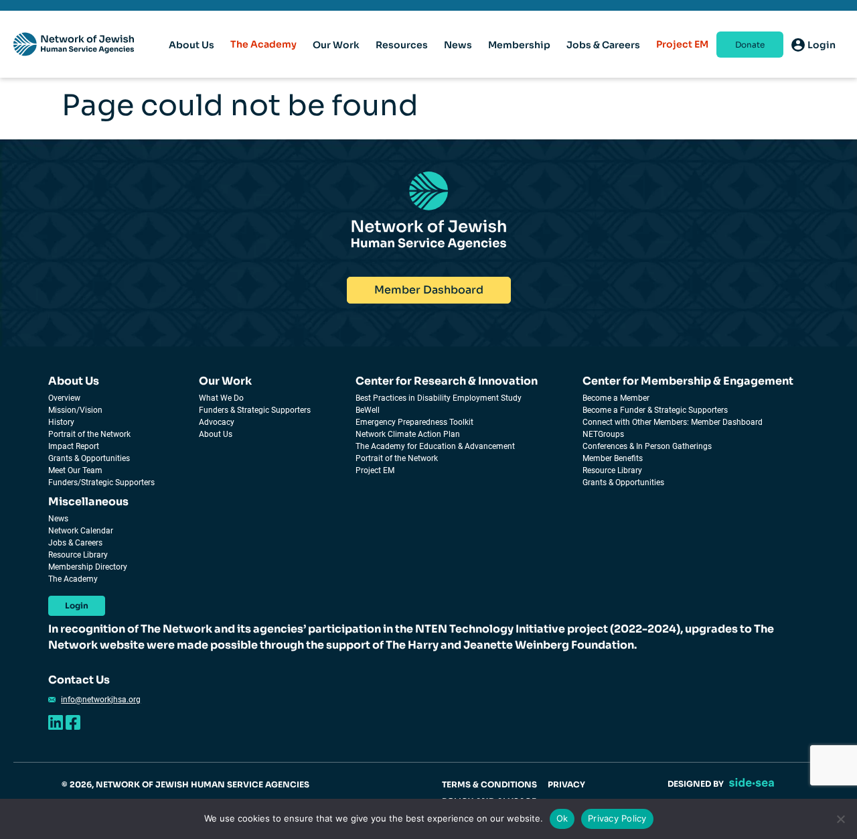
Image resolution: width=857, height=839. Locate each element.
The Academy (263, 44)
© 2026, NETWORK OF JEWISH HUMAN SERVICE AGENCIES (185, 784)
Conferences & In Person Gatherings (647, 446)
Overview (64, 398)
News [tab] (458, 45)
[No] (840, 819)
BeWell (368, 410)
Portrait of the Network (89, 434)
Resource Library (612, 470)
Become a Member (615, 398)
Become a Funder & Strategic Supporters (655, 410)
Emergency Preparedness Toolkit (414, 422)
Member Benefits (612, 458)
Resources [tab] (402, 45)
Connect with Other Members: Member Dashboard (672, 422)
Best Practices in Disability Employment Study (439, 398)
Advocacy (216, 422)
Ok (562, 818)
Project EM (682, 44)
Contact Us (79, 680)
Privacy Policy (617, 818)
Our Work (225, 381)
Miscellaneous (88, 502)
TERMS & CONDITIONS (489, 784)
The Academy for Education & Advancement (435, 446)
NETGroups (603, 434)
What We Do (221, 398)
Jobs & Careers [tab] (603, 45)
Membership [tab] (519, 45)
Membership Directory (87, 567)
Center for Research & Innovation (447, 381)
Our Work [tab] (336, 45)
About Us (73, 381)
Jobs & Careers (75, 542)
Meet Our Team (75, 470)
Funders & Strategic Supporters (255, 410)
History (61, 422)
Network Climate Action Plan (408, 434)
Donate (750, 45)
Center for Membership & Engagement (687, 381)
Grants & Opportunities (89, 458)
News (58, 518)
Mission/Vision (75, 410)
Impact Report (73, 446)
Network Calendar (80, 530)
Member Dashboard (428, 290)
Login (76, 605)
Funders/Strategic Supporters (101, 482)
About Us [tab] (191, 45)
